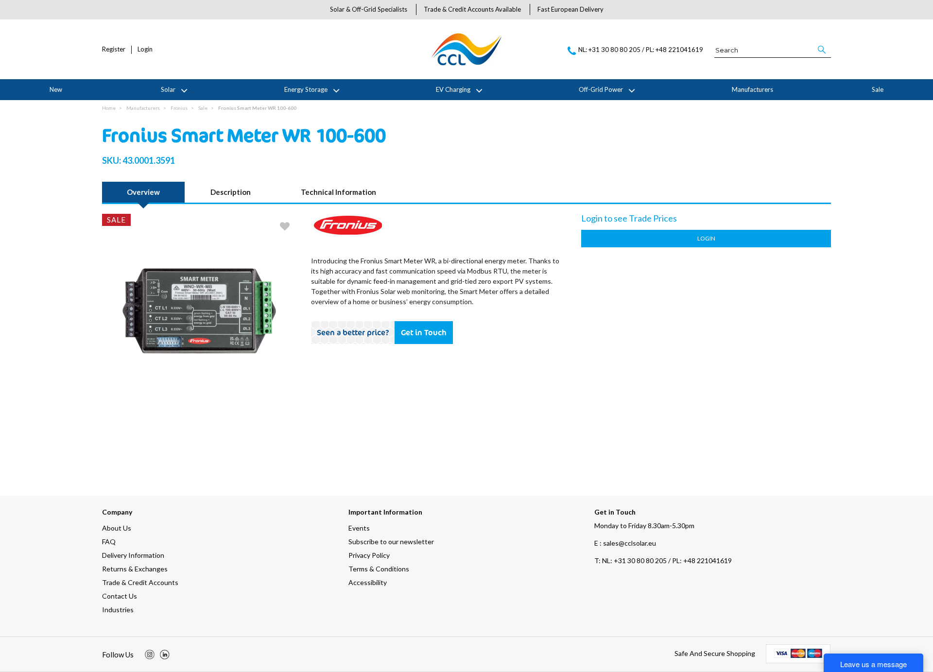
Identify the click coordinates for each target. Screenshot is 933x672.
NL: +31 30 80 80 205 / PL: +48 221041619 (663, 560)
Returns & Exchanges (135, 569)
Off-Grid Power (601, 89)
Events (359, 528)
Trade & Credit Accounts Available (472, 9)
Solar (168, 89)
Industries (118, 609)
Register (113, 49)
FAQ (109, 541)
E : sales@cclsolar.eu (625, 543)
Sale (877, 89)
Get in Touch (424, 332)
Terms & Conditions (378, 569)
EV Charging (453, 89)
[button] (822, 49)
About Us (116, 528)
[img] (150, 654)
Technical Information (338, 192)
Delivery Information (133, 555)
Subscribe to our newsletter (391, 541)
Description (230, 192)
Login (145, 49)
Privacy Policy (369, 555)
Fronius (179, 108)
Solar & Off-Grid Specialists (368, 9)
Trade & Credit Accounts (140, 582)
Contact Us (119, 596)
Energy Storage (306, 89)
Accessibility (367, 582)
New (56, 89)
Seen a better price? (353, 332)
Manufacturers (752, 89)
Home (109, 108)
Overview (143, 192)
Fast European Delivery (570, 9)
